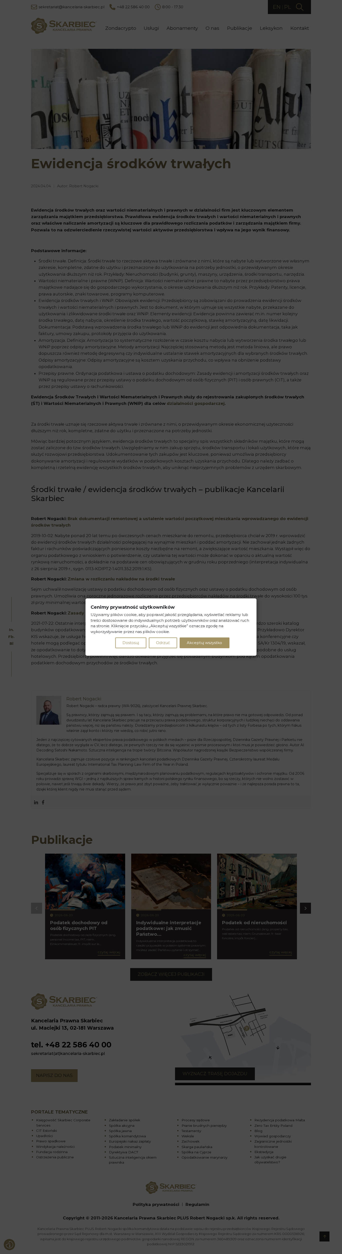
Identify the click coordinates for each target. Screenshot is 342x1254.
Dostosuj (130, 642)
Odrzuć (163, 642)
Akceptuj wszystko (204, 642)
